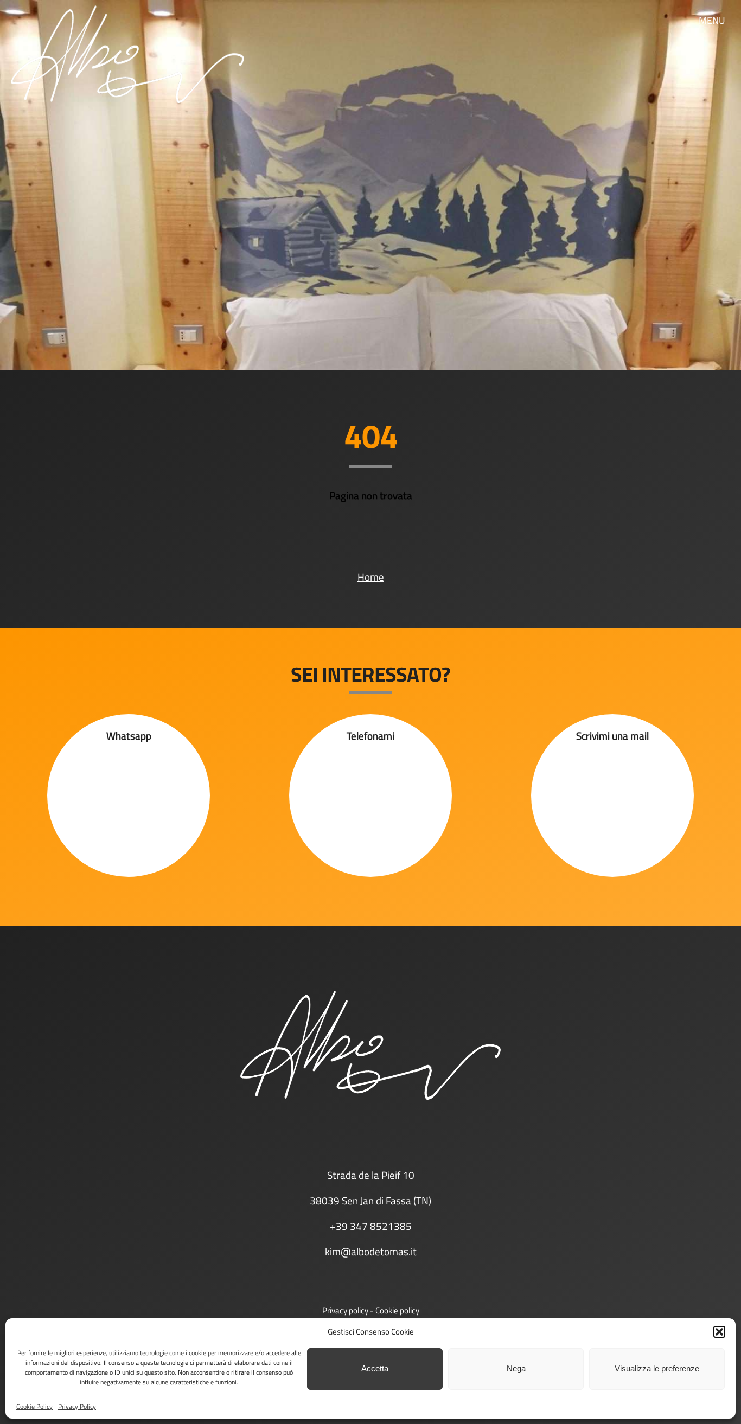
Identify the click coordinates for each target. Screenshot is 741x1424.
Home (370, 577)
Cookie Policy (34, 1406)
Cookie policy (397, 1310)
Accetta (374, 1368)
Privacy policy (345, 1310)
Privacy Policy (77, 1406)
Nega (516, 1368)
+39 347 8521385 (371, 1226)
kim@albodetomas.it (371, 1251)
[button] (719, 1331)
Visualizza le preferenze (657, 1368)
